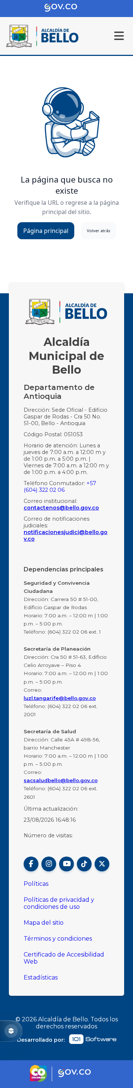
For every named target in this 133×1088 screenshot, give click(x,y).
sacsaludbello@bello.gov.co (61, 780)
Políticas (36, 883)
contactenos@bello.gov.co (61, 507)
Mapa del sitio (44, 922)
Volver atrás (98, 230)
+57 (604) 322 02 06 (60, 486)
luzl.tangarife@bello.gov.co (60, 698)
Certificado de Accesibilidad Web (64, 958)
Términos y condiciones (58, 938)
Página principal (45, 231)
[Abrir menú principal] (119, 36)
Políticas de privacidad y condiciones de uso (59, 903)
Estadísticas (41, 977)
